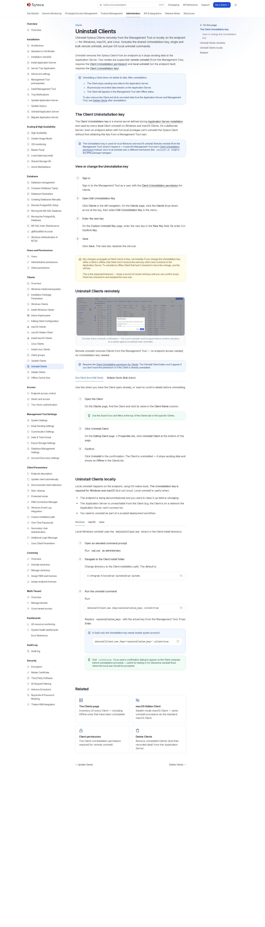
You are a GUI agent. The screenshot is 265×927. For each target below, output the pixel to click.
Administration (133, 13)
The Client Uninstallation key (214, 29)
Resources (189, 13)
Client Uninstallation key (104, 68)
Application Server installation (165, 121)
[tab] (89, 377)
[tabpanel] (130, 427)
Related (204, 52)
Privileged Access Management (81, 13)
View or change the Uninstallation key (219, 36)
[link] (102, 709)
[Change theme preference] (235, 4)
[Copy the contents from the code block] (181, 576)
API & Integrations (152, 13)
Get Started (32, 13)
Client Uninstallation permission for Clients (117, 364)
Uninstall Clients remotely (212, 43)
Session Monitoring (51, 13)
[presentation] (137, 642)
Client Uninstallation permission (108, 64)
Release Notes (172, 13)
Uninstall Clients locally (211, 47)
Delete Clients (100, 100)
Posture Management (112, 13)
